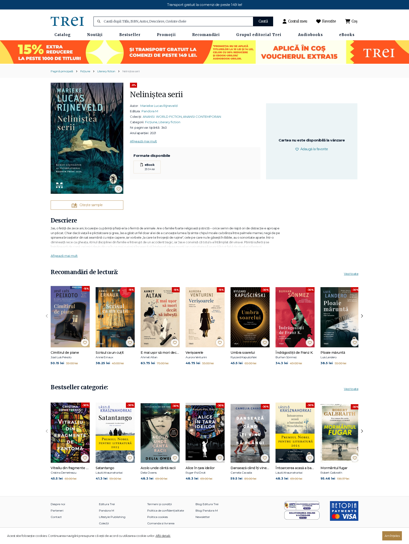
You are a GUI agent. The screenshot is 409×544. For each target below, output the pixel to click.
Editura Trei (107, 504)
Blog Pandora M (207, 510)
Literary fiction (106, 71)
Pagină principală (62, 71)
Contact (56, 517)
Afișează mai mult (143, 141)
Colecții (104, 523)
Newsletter (203, 517)
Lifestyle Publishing (112, 517)
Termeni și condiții (159, 504)
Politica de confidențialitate (165, 510)
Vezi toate (351, 274)
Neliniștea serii (131, 71)
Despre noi (58, 504)
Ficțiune (85, 71)
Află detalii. (163, 536)
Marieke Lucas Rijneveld (159, 106)
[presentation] (47, 316)
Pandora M (150, 111)
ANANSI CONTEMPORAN (202, 116)
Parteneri (57, 510)
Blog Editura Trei (207, 504)
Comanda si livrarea (160, 523)
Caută (263, 21)
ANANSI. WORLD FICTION (162, 116)
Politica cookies (157, 517)
